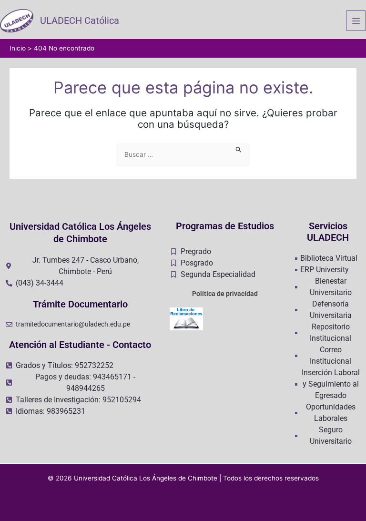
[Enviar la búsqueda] (238, 148)
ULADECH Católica (79, 20)
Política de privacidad (225, 293)
